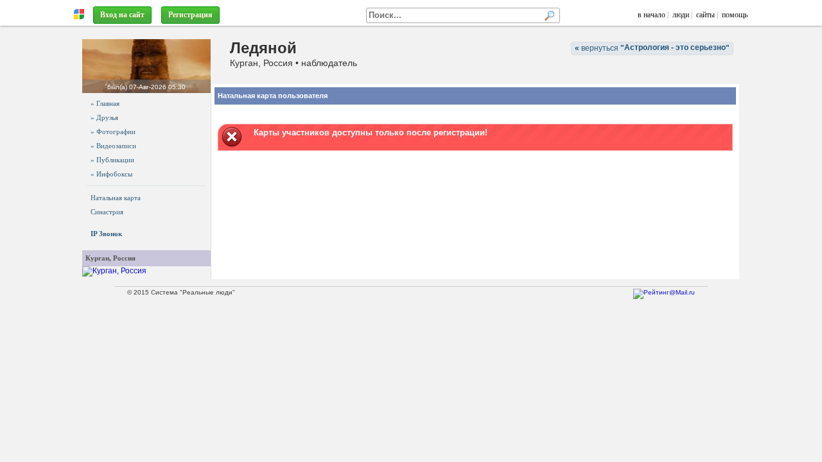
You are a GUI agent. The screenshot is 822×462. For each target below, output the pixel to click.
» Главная (105, 103)
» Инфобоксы (111, 174)
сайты (705, 14)
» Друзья (104, 117)
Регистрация (190, 14)
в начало (651, 14)
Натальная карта (116, 197)
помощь (735, 14)
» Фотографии (113, 131)
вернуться (652, 48)
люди (680, 14)
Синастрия (107, 212)
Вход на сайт (122, 14)
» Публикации (112, 160)
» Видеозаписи (113, 146)
